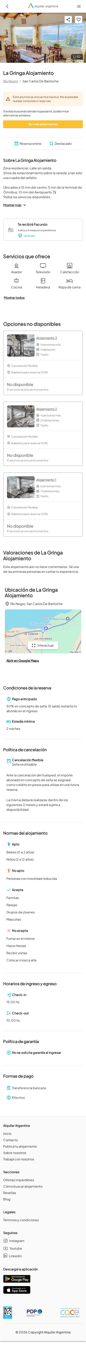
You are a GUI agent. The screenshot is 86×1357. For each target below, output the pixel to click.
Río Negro (10, 81)
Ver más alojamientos (43, 124)
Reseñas (9, 1193)
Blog (6, 1199)
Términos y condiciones (21, 1220)
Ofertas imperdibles (18, 1180)
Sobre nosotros (14, 1153)
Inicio (7, 1133)
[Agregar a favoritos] (78, 19)
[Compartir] (68, 19)
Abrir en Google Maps (22, 660)
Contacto (10, 1140)
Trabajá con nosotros (18, 1159)
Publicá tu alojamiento (20, 1146)
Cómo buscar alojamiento (22, 1186)
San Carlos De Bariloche (41, 81)
